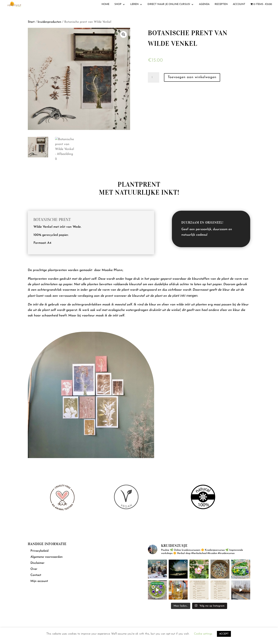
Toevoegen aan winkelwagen (192, 77)
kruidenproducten (49, 21)
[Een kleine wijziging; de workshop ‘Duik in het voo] (198, 589)
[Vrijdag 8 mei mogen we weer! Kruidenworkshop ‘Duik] (240, 569)
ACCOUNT (239, 4)
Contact (35, 575)
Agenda (204, 4)
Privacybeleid (39, 550)
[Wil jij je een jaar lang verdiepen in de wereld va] (157, 569)
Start (31, 21)
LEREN (134, 4)
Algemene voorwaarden (46, 556)
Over (33, 569)
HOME (105, 4)
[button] (123, 34)
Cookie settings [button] (203, 633)
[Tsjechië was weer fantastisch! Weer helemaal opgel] (178, 569)
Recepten (221, 4)
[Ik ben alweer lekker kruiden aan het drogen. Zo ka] (219, 569)
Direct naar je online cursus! (169, 4)
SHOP (117, 4)
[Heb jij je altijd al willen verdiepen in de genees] (198, 569)
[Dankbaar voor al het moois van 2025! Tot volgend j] (240, 589)
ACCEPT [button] (224, 634)
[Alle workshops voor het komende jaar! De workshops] (219, 589)
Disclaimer (37, 563)
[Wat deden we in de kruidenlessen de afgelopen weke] (178, 589)
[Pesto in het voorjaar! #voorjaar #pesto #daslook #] (157, 589)
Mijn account (39, 581)
